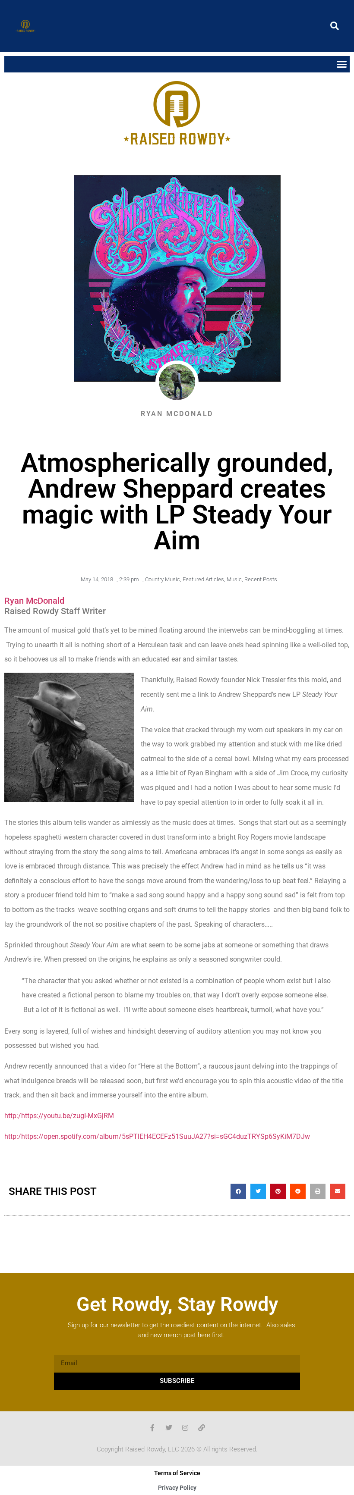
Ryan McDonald (34, 600)
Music (234, 579)
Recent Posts (260, 579)
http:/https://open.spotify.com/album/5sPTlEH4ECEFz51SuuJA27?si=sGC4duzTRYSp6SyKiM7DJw (157, 1136)
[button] (334, 25)
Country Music (162, 579)
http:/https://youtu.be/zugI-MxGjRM (59, 1116)
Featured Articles (203, 579)
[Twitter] (168, 1427)
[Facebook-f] (152, 1427)
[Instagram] (185, 1427)
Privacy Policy (177, 1487)
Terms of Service (177, 1473)
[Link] (201, 1427)
